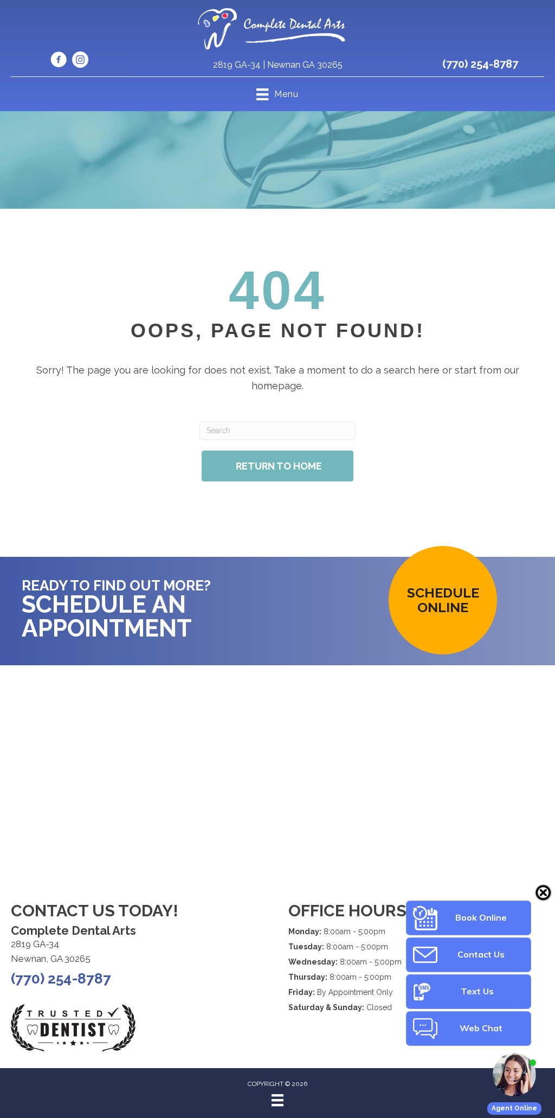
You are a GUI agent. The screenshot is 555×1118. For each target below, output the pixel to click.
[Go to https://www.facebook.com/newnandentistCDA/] (58, 61)
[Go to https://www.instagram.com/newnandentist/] (80, 61)
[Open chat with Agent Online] (514, 1074)
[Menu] (277, 1100)
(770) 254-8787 (480, 63)
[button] (443, 600)
